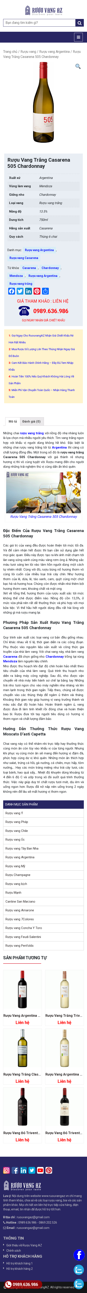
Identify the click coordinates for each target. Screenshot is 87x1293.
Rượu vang (28, 52)
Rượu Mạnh (13, 893)
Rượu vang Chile (16, 831)
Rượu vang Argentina (54, 52)
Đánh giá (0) (31, 421)
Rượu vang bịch (16, 884)
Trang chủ (10, 52)
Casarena (29, 268)
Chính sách (13, 1250)
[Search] (79, 23)
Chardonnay (50, 268)
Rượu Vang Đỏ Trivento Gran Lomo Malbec (37, 1133)
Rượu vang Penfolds (19, 946)
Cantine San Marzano (20, 901)
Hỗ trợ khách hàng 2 (19, 1268)
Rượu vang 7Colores (19, 919)
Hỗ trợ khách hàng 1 (19, 1263)
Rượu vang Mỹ (15, 866)
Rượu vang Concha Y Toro (23, 928)
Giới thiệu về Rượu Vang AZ (24, 1245)
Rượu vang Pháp (16, 822)
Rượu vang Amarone (19, 910)
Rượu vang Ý (14, 813)
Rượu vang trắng (21, 283)
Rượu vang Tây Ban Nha (21, 848)
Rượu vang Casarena (24, 258)
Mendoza (16, 276)
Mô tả (13, 421)
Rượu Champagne (17, 875)
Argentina (59, 447)
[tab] (12, 421)
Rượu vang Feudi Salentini (23, 937)
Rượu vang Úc (15, 839)
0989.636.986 (25, 1284)
